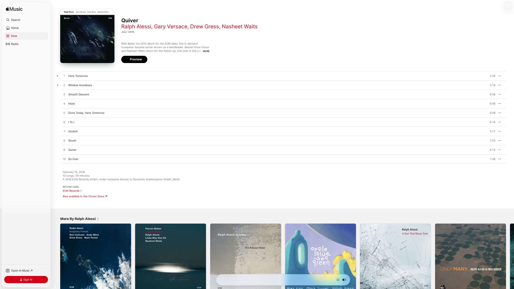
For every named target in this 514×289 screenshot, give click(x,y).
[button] (26, 19)
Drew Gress (204, 26)
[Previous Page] (56, 259)
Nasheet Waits (240, 26)
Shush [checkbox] (72, 140)
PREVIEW (490, 76)
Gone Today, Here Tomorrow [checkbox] (86, 112)
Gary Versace (170, 26)
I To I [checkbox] (71, 122)
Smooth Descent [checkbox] (78, 94)
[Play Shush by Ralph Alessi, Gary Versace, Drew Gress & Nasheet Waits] (64, 140)
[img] (14, 9)
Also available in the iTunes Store (83, 196)
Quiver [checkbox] (72, 149)
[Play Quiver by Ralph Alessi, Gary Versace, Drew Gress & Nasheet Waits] (64, 150)
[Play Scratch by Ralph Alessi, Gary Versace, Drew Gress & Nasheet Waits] (64, 131)
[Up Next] (338, 280)
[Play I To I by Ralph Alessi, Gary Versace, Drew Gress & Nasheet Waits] (64, 122)
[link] (79, 219)
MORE (206, 51)
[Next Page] (510, 259)
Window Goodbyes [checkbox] (80, 85)
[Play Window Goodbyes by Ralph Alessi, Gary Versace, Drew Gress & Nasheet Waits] (64, 85)
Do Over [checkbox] (73, 159)
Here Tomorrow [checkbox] (78, 75)
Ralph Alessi (136, 26)
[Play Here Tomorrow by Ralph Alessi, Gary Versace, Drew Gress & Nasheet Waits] (64, 76)
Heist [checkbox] (71, 103)
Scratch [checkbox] (73, 131)
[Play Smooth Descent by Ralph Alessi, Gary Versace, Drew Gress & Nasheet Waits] (64, 94)
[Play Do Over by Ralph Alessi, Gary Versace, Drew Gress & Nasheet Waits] (64, 159)
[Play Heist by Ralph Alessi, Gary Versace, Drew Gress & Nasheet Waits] (64, 104)
